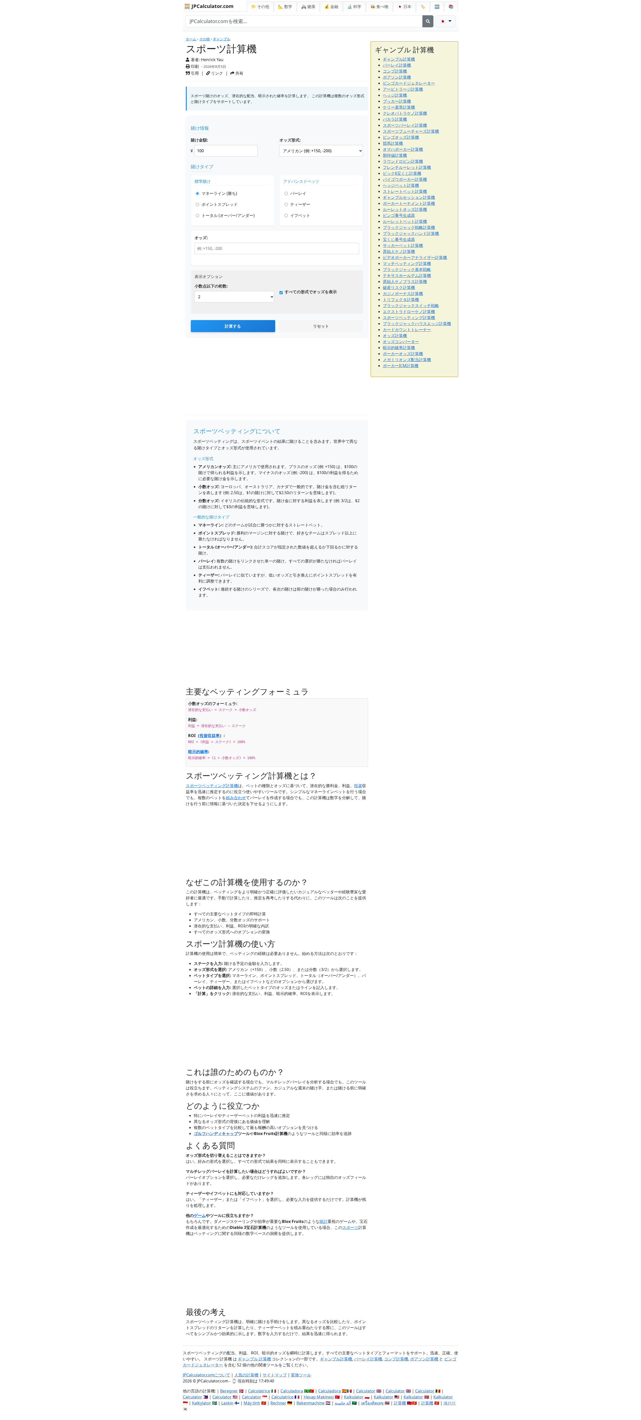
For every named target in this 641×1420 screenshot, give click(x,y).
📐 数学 (285, 6)
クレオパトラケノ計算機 (405, 113)
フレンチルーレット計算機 (407, 167)
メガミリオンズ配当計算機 (407, 359)
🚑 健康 (308, 6)
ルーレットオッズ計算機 (405, 209)
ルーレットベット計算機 (405, 221)
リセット (321, 326)
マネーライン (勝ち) (219, 193)
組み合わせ (236, 797)
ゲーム (200, 1215)
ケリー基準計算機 (399, 107)
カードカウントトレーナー (407, 329)
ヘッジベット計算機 (401, 185)
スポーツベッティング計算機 (212, 785)
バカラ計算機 (395, 119)
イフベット (300, 215)
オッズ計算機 (395, 335)
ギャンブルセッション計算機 (409, 197)
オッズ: (201, 237)
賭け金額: (199, 140)
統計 (323, 1221)
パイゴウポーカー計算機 (405, 179)
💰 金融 (331, 6)
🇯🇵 (404, 6)
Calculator (365, 1391)
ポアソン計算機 (397, 77)
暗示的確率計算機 (399, 347)
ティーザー (300, 204)
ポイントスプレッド (220, 204)
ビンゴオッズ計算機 (401, 137)
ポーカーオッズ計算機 (403, 353)
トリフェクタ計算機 (401, 299)
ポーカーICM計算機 (400, 365)
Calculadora (291, 1391)
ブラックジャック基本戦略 (407, 269)
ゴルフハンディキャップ (216, 1133)
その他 (204, 39)
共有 (238, 73)
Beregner (229, 1391)
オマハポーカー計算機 (403, 149)
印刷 (194, 66)
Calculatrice (282, 1397)
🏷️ (422, 6)
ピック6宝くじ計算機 (402, 173)
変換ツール (301, 1375)
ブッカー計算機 (397, 101)
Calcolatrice (259, 1391)
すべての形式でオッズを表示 (311, 292)
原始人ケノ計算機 (399, 251)
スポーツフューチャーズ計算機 (411, 131)
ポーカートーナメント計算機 (409, 203)
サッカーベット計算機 (403, 245)
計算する (233, 326)
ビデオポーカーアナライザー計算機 (415, 257)
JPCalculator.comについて (206, 1375)
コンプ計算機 (395, 71)
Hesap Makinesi (319, 1397)
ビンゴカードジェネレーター (409, 83)
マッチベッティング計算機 (407, 263)
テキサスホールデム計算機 (407, 275)
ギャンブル (221, 39)
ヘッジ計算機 (395, 95)
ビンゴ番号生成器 (399, 215)
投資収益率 (210, 735)
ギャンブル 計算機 (254, 1359)
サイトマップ (275, 1375)
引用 (194, 73)
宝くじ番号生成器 (399, 239)
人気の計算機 (246, 1375)
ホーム (191, 39)
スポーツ (350, 1227)
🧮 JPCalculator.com (209, 6)
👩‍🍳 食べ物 (379, 6)
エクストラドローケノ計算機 (409, 311)
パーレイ (298, 193)
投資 (358, 785)
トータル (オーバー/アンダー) (228, 215)
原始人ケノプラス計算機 (405, 281)
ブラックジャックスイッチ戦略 (411, 305)
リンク (216, 73)
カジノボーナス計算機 (403, 293)
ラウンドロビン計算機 (403, 161)
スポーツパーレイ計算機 (405, 125)
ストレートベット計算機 (405, 191)
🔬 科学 (354, 6)
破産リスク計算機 (399, 287)
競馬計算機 (393, 143)
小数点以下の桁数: (211, 286)
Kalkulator (354, 1397)
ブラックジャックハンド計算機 (411, 233)
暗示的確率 (198, 751)
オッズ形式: (290, 140)
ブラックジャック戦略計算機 (409, 227)
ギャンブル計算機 (399, 59)
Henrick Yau (212, 59)
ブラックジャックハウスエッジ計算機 (417, 323)
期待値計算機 (395, 155)
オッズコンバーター (401, 341)
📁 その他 (260, 6)
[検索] (427, 21)
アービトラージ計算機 (403, 89)
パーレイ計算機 (397, 65)
